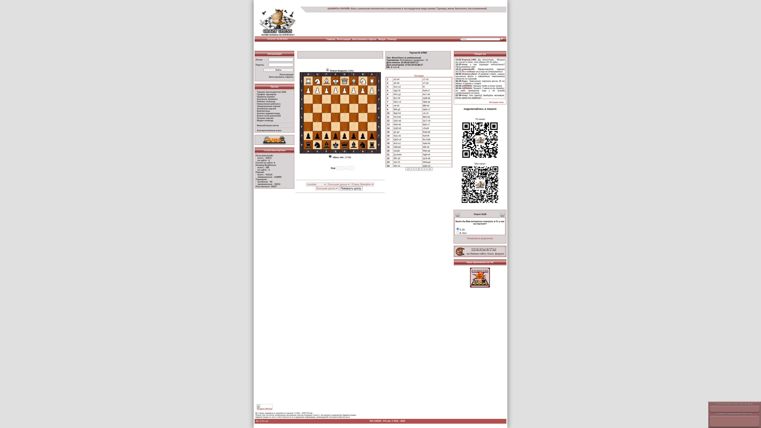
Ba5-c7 (426, 124)
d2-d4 (396, 83)
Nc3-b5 (397, 117)
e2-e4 (396, 79)
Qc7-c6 (426, 120)
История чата (496, 102)
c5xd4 (426, 128)
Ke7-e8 (426, 94)
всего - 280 (263, 167)
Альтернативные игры (269, 130)
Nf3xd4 (397, 147)
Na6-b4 (426, 143)
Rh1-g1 (397, 94)
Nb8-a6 (426, 102)
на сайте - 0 (263, 160)
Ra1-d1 (397, 136)
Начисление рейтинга (268, 104)
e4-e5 (396, 105)
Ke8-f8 (426, 136)
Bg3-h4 (397, 113)
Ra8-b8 (426, 132)
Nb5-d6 (397, 124)
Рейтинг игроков (266, 101)
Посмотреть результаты (480, 238)
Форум (382, 39)
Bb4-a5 (426, 117)
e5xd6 (397, 151)
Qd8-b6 (426, 98)
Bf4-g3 (397, 109)
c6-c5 (425, 113)
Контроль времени (267, 99)
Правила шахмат (266, 97)
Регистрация (344, 39)
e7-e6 (425, 83)
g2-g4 (396, 132)
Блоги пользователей (269, 116)
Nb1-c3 (397, 102)
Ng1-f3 (397, 90)
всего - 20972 (264, 158)
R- (424, 87)
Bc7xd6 (426, 139)
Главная (330, 39)
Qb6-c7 (426, 109)
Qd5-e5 (426, 166)
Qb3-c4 (397, 139)
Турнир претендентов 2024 (271, 92)
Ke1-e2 (397, 87)
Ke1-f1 (397, 162)
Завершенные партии (268, 106)
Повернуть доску (351, 188)
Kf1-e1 (397, 166)
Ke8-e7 (426, 90)
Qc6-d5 (426, 158)
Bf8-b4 (426, 105)
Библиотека (263, 111)
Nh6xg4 (426, 162)
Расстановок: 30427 (266, 186)
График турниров (266, 94)
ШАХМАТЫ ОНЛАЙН (339, 8)
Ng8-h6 (426, 154)
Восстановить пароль (364, 39)
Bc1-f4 (397, 98)
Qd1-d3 (397, 120)
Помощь (392, 39)
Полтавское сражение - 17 (414, 60)
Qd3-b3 (397, 128)
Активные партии (266, 108)
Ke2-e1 (397, 143)
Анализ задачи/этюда (268, 113)
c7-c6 (425, 79)
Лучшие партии (265, 118)
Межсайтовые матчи (268, 125)
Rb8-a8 (426, 151)
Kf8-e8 (426, 147)
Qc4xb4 (398, 154)
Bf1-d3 (397, 158)
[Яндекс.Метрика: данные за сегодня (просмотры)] (264, 407)
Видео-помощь (265, 120)
